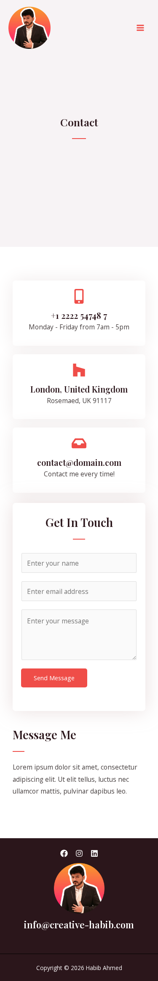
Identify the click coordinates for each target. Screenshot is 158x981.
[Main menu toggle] (140, 28)
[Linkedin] (94, 853)
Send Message (54, 678)
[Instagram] (79, 853)
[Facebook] (64, 853)
